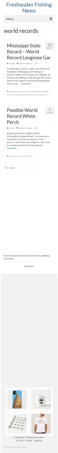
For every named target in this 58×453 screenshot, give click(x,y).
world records (42, 95)
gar (23, 91)
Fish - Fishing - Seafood (30, 440)
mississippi (45, 91)
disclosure (29, 266)
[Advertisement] (29, 210)
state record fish (21, 95)
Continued (26, 83)
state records (32, 95)
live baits (28, 91)
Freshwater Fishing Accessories (29, 437)
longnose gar (36, 91)
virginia (10, 156)
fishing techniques (14, 91)
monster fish (11, 95)
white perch (18, 156)
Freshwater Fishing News (29, 7)
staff (12, 63)
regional (29, 63)
